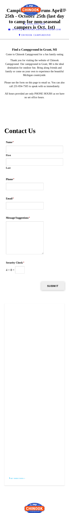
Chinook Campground (36, 35)
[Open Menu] (64, 10)
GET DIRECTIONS (17, 478)
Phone (10, 179)
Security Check (15, 262)
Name (10, 142)
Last (8, 167)
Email (10, 198)
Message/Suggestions (18, 217)
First (8, 155)
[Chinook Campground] (30, 10)
